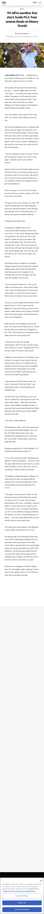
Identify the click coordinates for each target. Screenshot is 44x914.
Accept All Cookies (22, 909)
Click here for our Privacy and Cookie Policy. (19, 891)
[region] (22, 896)
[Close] (41, 880)
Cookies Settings (21, 896)
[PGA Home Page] (4, 3)
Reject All (22, 903)
